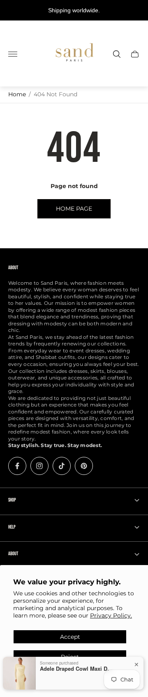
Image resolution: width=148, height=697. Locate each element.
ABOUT (13, 554)
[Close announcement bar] (135, 10)
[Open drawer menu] (13, 54)
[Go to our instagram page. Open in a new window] (39, 466)
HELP (12, 527)
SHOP (12, 500)
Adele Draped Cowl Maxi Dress (77, 664)
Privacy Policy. (111, 615)
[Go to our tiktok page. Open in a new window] (62, 466)
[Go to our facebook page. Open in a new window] (17, 466)
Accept (70, 636)
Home (17, 94)
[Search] (117, 54)
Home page (74, 208)
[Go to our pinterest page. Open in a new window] (84, 466)
